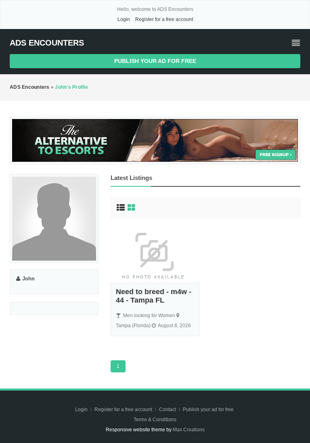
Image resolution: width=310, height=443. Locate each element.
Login (123, 19)
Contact (168, 409)
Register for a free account (164, 19)
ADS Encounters (47, 42)
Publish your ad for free (155, 61)
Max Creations (189, 430)
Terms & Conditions (155, 419)
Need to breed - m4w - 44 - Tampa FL (153, 296)
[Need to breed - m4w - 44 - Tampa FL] (155, 254)
